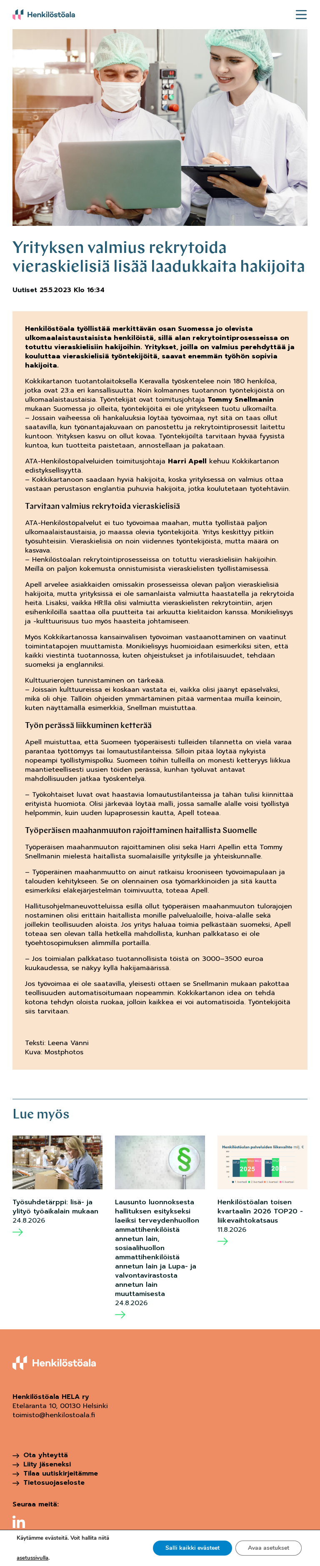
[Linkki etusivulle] (43, 15)
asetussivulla (32, 1558)
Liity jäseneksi (47, 1464)
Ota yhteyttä (45, 1455)
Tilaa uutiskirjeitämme (60, 1473)
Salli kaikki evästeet (192, 1548)
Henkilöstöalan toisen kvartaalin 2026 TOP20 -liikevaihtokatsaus (260, 1211)
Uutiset (24, 290)
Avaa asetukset (268, 1548)
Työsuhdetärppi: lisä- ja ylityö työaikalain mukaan (55, 1206)
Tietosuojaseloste (54, 1482)
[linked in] (18, 1522)
